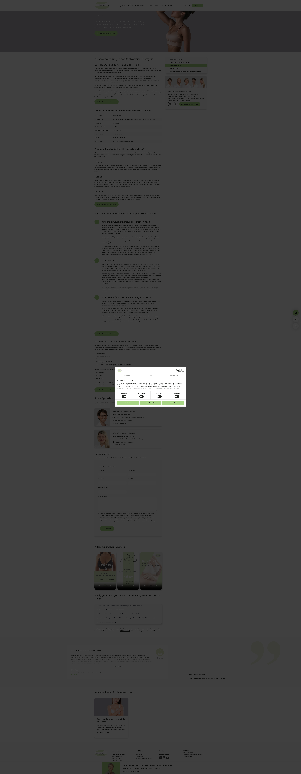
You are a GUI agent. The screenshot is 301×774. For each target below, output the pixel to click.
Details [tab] (150, 375)
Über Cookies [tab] (174, 375)
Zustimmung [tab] (127, 375)
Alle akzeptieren (173, 402)
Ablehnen (128, 402)
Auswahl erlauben (150, 402)
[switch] (141, 396)
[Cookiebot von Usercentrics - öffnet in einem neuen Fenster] (177, 370)
